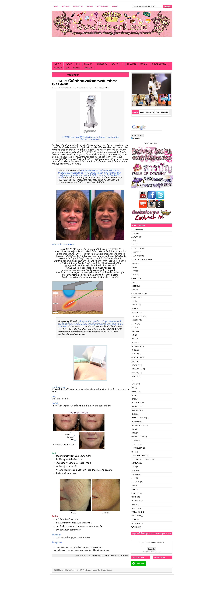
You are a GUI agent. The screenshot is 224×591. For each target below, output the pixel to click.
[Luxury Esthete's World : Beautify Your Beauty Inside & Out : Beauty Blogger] (112, 24)
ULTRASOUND (136, 512)
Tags (157, 112)
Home (56, 6)
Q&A (67, 68)
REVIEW (76, 68)
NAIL (133, 429)
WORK (133, 519)
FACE (100, 555)
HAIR (133, 361)
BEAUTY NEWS (137, 256)
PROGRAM (135, 444)
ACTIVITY (57, 64)
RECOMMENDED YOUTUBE (141, 459)
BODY (133, 263)
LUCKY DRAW (136, 403)
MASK (133, 414)
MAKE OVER (136, 407)
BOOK (133, 267)
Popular (135, 112)
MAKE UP (144, 64)
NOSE (133, 433)
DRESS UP (135, 312)
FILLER (134, 342)
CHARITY (134, 278)
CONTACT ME (78, 6)
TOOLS (134, 504)
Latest (142, 112)
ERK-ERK (134, 320)
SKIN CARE (135, 482)
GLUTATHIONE (136, 358)
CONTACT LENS (137, 294)
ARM (133, 241)
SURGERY (88, 68)
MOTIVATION (136, 422)
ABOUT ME (65, 6)
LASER (105, 555)
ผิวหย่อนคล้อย (86, 88)
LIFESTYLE (131, 64)
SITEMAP (90, 6)
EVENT (134, 324)
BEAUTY (68, 64)
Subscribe (164, 112)
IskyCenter (77, 88)
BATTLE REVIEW (137, 248)
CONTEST (135, 297)
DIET (133, 309)
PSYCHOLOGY (136, 448)
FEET (133, 339)
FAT (132, 335)
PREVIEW (58, 68)
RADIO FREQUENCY (139, 455)
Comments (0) (123, 555)
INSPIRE (134, 376)
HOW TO (114, 64)
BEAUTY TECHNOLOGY (90, 555)
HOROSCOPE (101, 64)
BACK (133, 245)
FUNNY (134, 350)
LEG (133, 388)
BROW (133, 275)
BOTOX (134, 271)
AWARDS (115, 6)
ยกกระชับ (94, 88)
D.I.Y (78, 64)
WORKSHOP (136, 523)
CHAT (133, 282)
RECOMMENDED (102, 6)
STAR (133, 489)
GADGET (134, 354)
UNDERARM (136, 516)
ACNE (133, 233)
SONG (133, 486)
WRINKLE (135, 527)
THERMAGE (112, 555)
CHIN (133, 290)
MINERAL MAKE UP (138, 418)
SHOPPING (135, 474)
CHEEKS (134, 286)
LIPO (133, 395)
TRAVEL (134, 508)
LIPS (133, 399)
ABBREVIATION (137, 230)
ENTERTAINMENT (138, 316)
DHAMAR (134, 305)
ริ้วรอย (100, 88)
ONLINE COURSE (159, 64)
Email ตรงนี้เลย (155, 552)
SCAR (133, 467)
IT (122, 64)
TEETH (133, 497)
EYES (133, 327)
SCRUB (134, 471)
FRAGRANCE (136, 346)
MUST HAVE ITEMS (138, 425)
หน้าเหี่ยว (105, 88)
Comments (150, 112)
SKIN (133, 478)
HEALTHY (88, 64)
